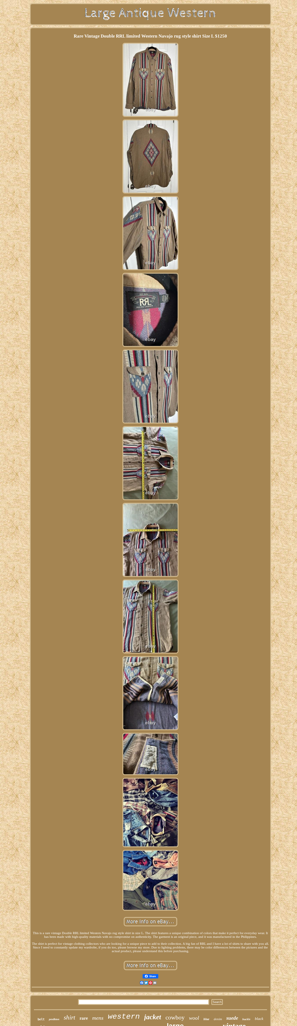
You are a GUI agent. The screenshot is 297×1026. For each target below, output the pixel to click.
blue (206, 1019)
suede (232, 1018)
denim (218, 1019)
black (259, 1018)
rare (84, 1018)
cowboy (175, 1017)
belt (41, 1019)
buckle (246, 1019)
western (124, 1016)
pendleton (54, 1019)
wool (194, 1018)
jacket (152, 1017)
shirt (69, 1017)
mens (97, 1018)
